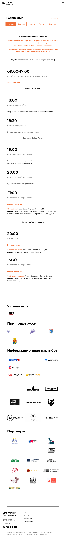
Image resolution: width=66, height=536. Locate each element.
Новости (27, 516)
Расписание (28, 521)
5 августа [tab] (21, 24)
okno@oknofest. (45, 532)
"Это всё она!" (12, 209)
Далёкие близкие (15, 250)
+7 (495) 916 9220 (30, 532)
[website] (4, 528)
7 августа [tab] (42, 24)
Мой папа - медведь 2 (16, 276)
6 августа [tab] (31, 24)
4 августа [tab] (10, 24)
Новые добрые (13, 245)
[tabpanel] (33, 44)
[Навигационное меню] (63, 3)
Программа (28, 518)
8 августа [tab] (52, 24)
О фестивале (28, 513)
